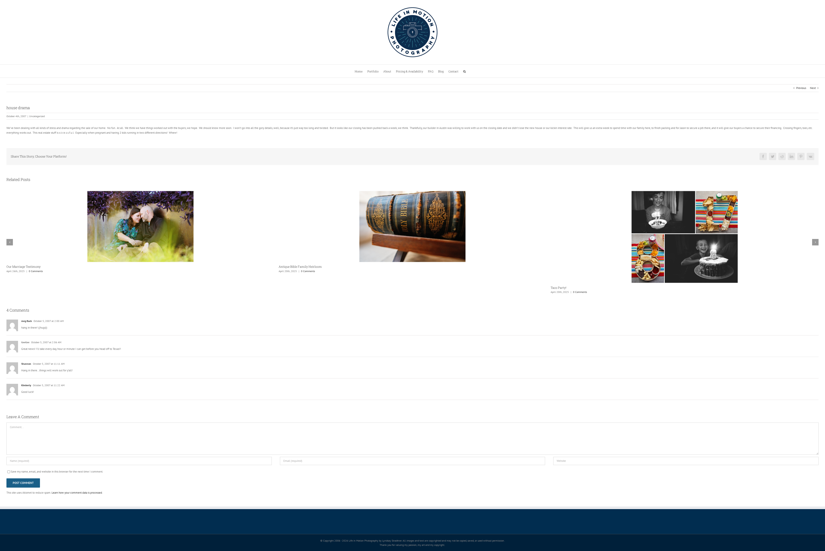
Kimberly (26, 385)
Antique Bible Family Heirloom (28, 267)
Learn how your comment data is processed (77, 492)
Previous (801, 88)
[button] (464, 71)
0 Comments (36, 271)
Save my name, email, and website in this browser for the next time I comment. (57, 471)
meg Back (26, 321)
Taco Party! (286, 288)
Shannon (26, 363)
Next (813, 88)
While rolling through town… (571, 267)
